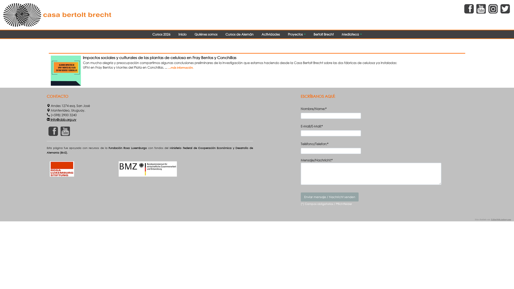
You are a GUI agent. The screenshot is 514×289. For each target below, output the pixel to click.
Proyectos (297, 35)
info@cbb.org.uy (63, 119)
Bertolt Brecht (324, 34)
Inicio (182, 34)
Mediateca (352, 35)
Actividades (271, 34)
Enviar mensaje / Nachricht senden (329, 197)
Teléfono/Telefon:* (314, 144)
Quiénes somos (206, 34)
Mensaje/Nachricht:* (317, 160)
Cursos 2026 (161, 34)
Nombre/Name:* (314, 109)
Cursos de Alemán (239, 34)
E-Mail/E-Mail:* (312, 126)
